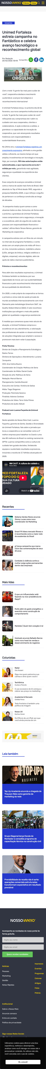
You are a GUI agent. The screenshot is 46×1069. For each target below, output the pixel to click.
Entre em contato (9, 1018)
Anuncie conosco (9, 1013)
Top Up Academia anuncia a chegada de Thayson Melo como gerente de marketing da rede (22, 794)
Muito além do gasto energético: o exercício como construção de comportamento (29, 611)
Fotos (33, 3)
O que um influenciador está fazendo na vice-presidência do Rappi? (28, 596)
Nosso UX (19, 712)
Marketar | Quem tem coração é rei (29, 626)
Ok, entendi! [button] (23, 1062)
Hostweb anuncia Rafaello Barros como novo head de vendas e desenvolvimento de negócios (28, 640)
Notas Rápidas (8, 985)
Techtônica (19, 682)
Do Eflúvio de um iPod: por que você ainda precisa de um (27, 719)
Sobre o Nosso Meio (10, 1009)
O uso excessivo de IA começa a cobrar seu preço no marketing (28, 690)
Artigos (38, 983)
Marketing (6, 976)
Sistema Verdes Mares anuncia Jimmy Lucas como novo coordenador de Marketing (27, 519)
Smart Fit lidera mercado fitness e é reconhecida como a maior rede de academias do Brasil (29, 533)
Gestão (5, 980)
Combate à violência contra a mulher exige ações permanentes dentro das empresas (29, 563)
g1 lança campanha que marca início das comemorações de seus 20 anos (29, 548)
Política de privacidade (11, 1022)
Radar (17, 668)
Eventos (38, 969)
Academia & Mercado (23, 697)
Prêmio (26, 3)
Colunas (38, 978)
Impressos (39, 964)
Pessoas (5, 971)
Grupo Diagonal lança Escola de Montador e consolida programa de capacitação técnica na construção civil (22, 839)
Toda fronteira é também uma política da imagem (27, 704)
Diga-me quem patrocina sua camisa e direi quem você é (27, 675)
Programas (39, 973)
